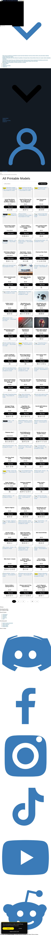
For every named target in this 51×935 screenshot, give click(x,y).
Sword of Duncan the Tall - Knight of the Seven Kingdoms (25, 200)
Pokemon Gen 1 (9, 432)
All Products (14, 55)
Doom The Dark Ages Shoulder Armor (25, 380)
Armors (9, 60)
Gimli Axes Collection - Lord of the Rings (9, 252)
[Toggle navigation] (1, 0)
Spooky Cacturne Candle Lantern (41, 433)
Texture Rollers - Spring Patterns (9, 586)
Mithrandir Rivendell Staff (9, 277)
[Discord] (25, 679)
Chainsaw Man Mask (41, 252)
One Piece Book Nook (9, 458)
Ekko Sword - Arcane (9, 559)
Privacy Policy (5, 625)
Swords (6, 60)
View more (10, 233)
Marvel (6, 56)
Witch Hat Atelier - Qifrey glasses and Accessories (25, 534)
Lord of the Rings (41, 55)
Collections (4, 615)
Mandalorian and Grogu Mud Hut (41, 508)
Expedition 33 (21, 57)
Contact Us (4, 66)
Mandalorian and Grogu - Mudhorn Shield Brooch (41, 304)
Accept (8, 928)
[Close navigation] (1, 173)
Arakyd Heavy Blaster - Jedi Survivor (41, 278)
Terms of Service (5, 624)
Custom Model (5, 63)
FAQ (3, 618)
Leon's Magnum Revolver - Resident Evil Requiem (41, 586)
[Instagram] (25, 780)
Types (3, 60)
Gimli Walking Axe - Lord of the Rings (25, 433)
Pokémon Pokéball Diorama (25, 483)
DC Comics (11, 56)
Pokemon (26, 55)
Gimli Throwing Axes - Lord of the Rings (25, 458)
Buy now (10, 207)
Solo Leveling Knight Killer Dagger (41, 226)
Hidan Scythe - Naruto (41, 483)
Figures (29, 61)
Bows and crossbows (18, 61)
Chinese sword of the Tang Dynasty (25, 586)
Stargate (25, 57)
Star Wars (22, 55)
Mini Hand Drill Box (41, 532)
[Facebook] (25, 730)
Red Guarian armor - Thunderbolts (9, 330)
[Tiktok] (25, 831)
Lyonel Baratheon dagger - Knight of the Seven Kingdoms (9, 200)
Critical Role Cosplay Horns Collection (9, 226)
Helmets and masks (19, 60)
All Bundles (8, 57)
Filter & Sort (43, 183)
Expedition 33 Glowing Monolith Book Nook (25, 407)
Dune (28, 57)
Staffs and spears (27, 60)
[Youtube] (25, 882)
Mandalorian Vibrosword (25, 330)
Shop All (4, 55)
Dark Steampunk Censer (41, 200)
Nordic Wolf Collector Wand (41, 407)
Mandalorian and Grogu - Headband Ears (25, 304)
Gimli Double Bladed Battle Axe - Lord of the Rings (9, 381)
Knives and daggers (34, 60)
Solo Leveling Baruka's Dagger (41, 559)
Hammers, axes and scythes (7, 61)
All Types (36, 61)
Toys (33, 61)
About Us (4, 64)
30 (32, 601)
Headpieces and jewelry (43, 60)
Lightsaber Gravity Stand (25, 277)
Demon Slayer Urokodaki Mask (25, 508)
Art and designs (25, 61)
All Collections (9, 55)
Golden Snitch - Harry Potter (9, 304)
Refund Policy (5, 626)
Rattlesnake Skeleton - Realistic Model (25, 560)
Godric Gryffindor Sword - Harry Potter (9, 355)
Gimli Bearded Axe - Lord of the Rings (41, 380)
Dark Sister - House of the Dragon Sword (25, 252)
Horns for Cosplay (39, 57)
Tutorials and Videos (6, 65)
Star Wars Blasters (14, 57)
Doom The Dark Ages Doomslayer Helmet (41, 458)
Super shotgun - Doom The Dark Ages (9, 483)
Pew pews (14, 60)
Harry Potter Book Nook (41, 355)
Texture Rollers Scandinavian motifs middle (25, 227)
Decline (20, 928)
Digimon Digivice (9, 507)
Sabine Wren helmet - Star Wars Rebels (41, 330)
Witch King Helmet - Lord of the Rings (25, 355)
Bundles (4, 57)
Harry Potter (35, 55)
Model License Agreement (7, 623)
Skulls (45, 57)
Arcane (18, 55)
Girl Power (30, 55)
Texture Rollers (33, 57)
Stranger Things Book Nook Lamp (9, 407)
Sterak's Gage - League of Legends (9, 533)
